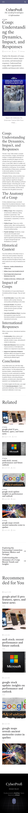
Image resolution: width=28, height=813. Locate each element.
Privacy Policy (14, 789)
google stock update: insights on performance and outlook (12, 494)
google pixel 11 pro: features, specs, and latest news (13, 431)
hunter (15, 51)
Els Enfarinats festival (12, 386)
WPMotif (17, 795)
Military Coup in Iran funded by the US (14, 271)
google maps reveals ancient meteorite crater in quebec (13, 525)
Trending (5, 19)
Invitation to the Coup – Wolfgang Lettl (14, 278)
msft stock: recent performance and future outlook (12, 462)
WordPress (17, 793)
